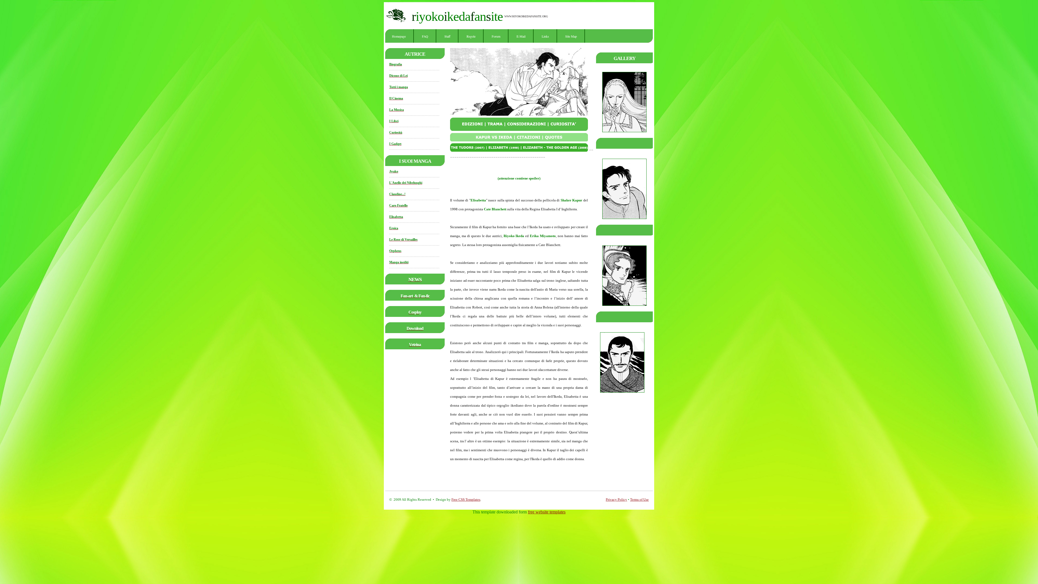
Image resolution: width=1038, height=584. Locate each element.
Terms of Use (639, 499)
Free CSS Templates (465, 499)
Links (545, 36)
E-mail (521, 36)
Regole (471, 36)
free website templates (546, 512)
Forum (496, 36)
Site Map (571, 36)
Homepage (399, 36)
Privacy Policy (616, 499)
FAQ (425, 36)
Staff (447, 36)
